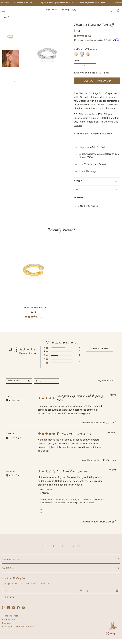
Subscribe (8, 597)
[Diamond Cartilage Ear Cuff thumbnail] (10, 36)
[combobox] (46, 381)
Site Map (6, 623)
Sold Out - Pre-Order (96, 81)
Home (5, 17)
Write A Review (99, 349)
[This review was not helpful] (113, 422)
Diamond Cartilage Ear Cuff (34, 308)
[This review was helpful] (108, 422)
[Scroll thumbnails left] (6, 80)
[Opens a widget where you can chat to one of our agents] (111, 634)
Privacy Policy (8, 620)
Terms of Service (10, 616)
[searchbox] (16, 381)
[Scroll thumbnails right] (14, 80)
